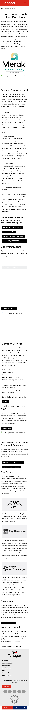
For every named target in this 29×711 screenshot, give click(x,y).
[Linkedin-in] (19, 691)
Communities (9, 163)
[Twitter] (10, 691)
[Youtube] (24, 691)
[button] (21, 3)
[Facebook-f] (5, 691)
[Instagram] (14, 691)
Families (7, 112)
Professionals (9, 136)
